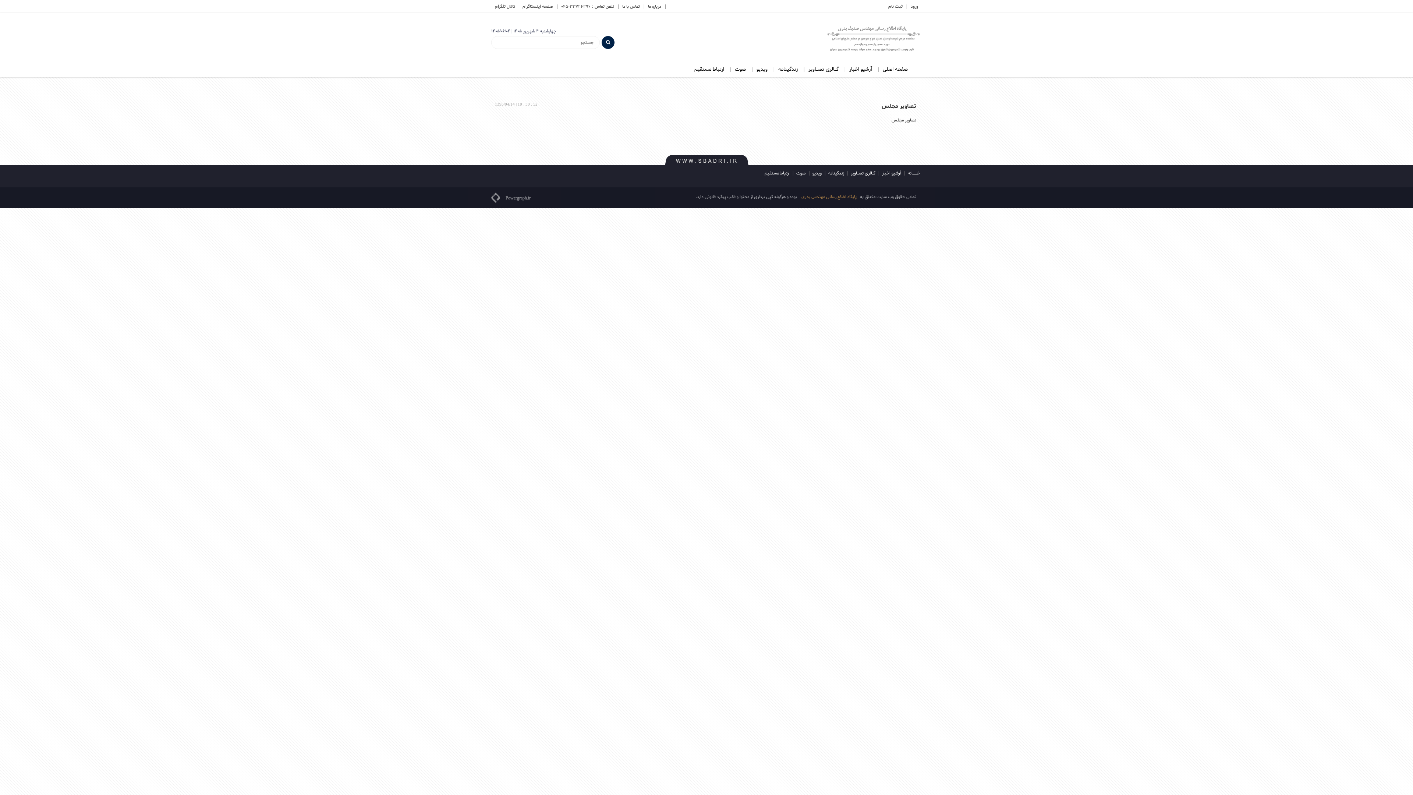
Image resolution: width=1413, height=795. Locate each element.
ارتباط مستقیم (709, 69)
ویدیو (762, 69)
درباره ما (654, 6)
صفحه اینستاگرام (538, 6)
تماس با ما (631, 6)
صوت (740, 69)
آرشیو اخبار (860, 69)
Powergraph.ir (518, 198)
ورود (914, 6)
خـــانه (914, 173)
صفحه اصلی (895, 69)
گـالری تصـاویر (823, 69)
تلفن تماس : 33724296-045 (587, 6)
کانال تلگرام (505, 6)
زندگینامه (788, 69)
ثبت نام (895, 6)
